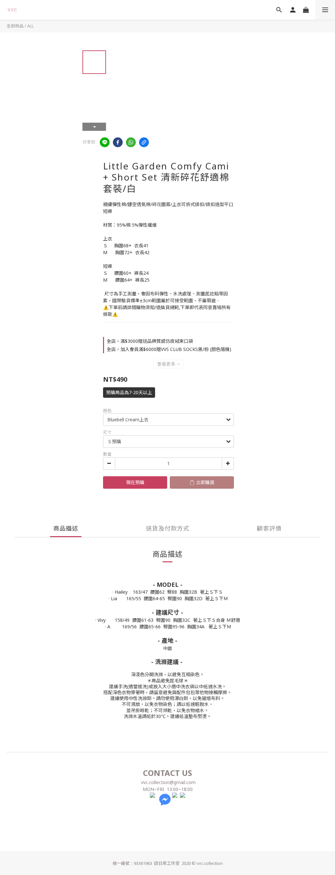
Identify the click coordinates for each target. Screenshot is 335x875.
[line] (105, 142)
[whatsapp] (131, 142)
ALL (30, 26)
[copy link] (144, 142)
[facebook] (118, 142)
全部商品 (15, 26)
